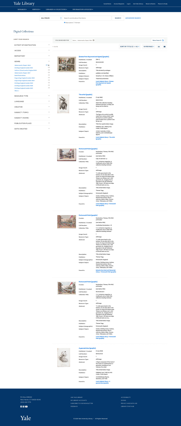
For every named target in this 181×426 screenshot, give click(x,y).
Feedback (74, 406)
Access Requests (119, 4)
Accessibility (126, 397)
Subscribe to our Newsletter (82, 403)
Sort (129, 46)
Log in (128, 4)
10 (148, 46)
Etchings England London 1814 (24, 68)
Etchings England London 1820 (24, 83)
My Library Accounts (79, 400)
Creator (18, 107)
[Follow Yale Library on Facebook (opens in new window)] (21, 406)
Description (69, 22)
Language (19, 101)
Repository (19, 56)
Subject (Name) (21, 118)
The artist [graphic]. (85, 94)
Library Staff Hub (127, 406)
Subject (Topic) (21, 112)
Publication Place (22, 123)
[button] (118, 18)
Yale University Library (25, 3)
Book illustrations (20, 75)
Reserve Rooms (150, 4)
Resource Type (21, 96)
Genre (17, 61)
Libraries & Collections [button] (56, 9)
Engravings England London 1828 (25, 78)
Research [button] (21, 9)
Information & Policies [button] (82, 9)
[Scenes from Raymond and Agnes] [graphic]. (94, 57)
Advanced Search (133, 18)
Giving (123, 400)
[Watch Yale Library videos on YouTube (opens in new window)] (26, 406)
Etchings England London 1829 (24, 88)
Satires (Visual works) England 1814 (26, 70)
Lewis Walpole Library (102, 81)
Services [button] (35, 9)
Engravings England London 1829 (25, 80)
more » (17, 91)
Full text (77, 22)
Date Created (20, 129)
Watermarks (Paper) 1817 (22, 73)
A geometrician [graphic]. (87, 348)
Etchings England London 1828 (24, 85)
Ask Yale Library (138, 4)
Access (17, 50)
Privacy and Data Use (129, 403)
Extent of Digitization (25, 45)
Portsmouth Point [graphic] (88, 149)
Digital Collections (24, 31)
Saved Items (107, 4)
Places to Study (162, 4)
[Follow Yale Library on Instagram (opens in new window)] (23, 406)
